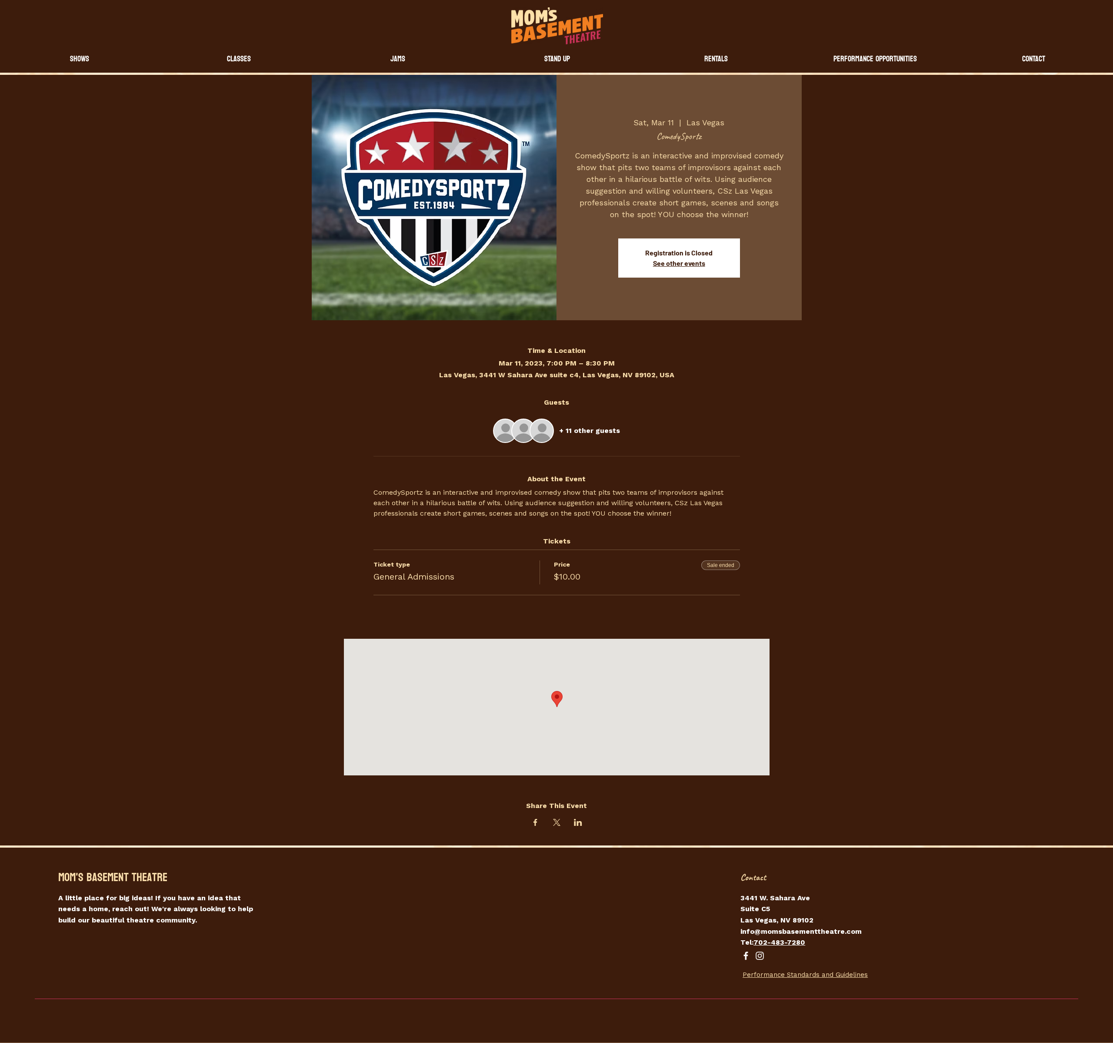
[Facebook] (745, 955)
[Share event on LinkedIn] (578, 822)
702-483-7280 (779, 942)
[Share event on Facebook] (535, 822)
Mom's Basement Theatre (112, 877)
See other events (679, 263)
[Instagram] (759, 955)
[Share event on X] (557, 822)
